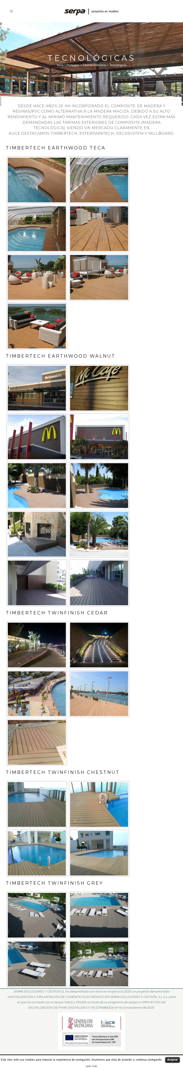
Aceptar (172, 1060)
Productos (73, 65)
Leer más (91, 1066)
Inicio (60, 65)
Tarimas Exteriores (94, 65)
